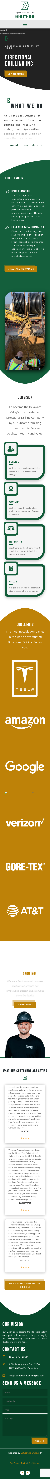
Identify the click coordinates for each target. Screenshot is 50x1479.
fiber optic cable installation (28, 227)
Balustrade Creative (30, 1453)
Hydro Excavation (21, 191)
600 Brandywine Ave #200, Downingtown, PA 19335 (24, 1366)
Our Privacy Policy (18, 1463)
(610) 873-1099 (25, 17)
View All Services (21, 269)
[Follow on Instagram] (28, 1473)
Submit (40, 1441)
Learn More (16, 74)
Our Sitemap (34, 1463)
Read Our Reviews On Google (25, 1285)
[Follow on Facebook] (22, 1473)
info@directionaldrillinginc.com (26, 1375)
